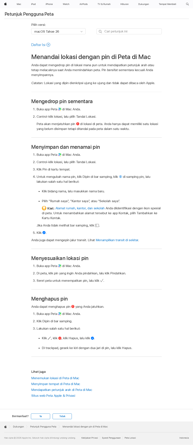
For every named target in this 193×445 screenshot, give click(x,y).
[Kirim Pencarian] (101, 32)
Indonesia (184, 438)
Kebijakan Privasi (89, 438)
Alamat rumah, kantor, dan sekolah (80, 208)
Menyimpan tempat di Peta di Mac (55, 384)
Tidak (62, 416)
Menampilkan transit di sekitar (117, 240)
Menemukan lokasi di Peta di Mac (55, 378)
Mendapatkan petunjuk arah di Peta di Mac (61, 390)
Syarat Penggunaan (111, 438)
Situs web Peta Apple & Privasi (53, 395)
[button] (187, 4)
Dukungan (18, 426)
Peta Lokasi (130, 438)
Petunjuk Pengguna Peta (29, 14)
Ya (40, 416)
